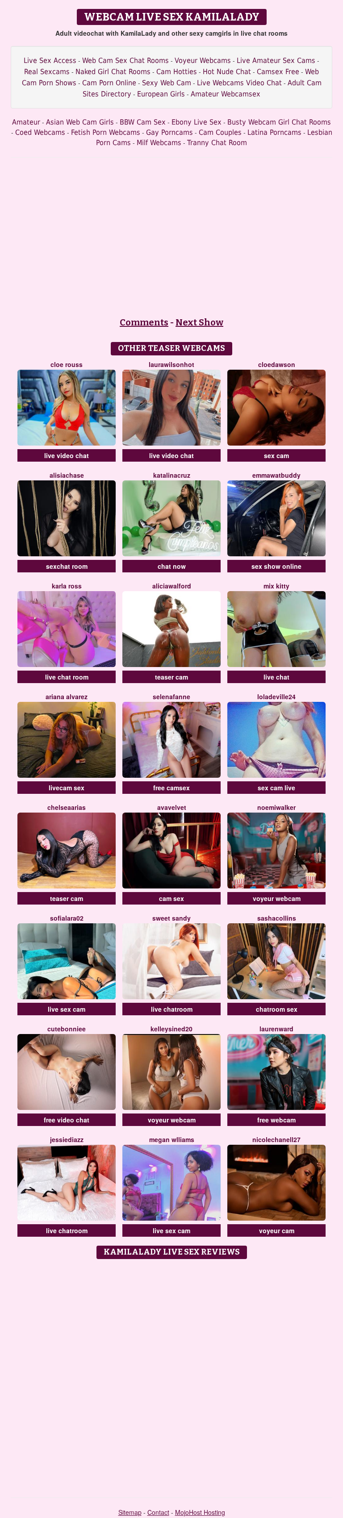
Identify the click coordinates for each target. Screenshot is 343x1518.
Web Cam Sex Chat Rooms (125, 60)
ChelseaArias (66, 807)
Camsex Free (278, 71)
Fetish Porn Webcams (105, 132)
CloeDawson (276, 364)
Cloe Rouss (66, 364)
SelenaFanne (171, 696)
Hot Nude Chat (227, 71)
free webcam (276, 1119)
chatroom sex (276, 1009)
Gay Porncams (169, 132)
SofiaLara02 (67, 917)
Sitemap (130, 1512)
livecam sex (66, 787)
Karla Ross (67, 585)
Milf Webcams (159, 142)
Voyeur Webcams (203, 60)
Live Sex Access (50, 60)
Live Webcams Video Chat (239, 83)
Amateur (26, 122)
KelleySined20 (171, 1028)
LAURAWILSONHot (171, 364)
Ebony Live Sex (197, 122)
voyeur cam (276, 1230)
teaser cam (171, 676)
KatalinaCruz (171, 475)
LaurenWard (276, 1028)
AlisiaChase (67, 475)
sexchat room (67, 566)
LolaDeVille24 (276, 696)
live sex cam (66, 1009)
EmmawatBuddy (276, 475)
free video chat (66, 1119)
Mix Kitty (276, 585)
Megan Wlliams (171, 1139)
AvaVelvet (171, 807)
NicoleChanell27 (276, 1139)
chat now (172, 566)
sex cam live (276, 787)
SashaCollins (276, 917)
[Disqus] (171, 1375)
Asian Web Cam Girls (80, 122)
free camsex (171, 787)
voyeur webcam (277, 898)
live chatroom (171, 1009)
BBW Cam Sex (143, 122)
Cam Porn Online (109, 83)
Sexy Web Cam (166, 83)
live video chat (66, 455)
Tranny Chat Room (217, 142)
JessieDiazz (67, 1139)
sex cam (276, 455)
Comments (144, 322)
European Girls (161, 94)
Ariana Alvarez (67, 696)
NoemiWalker (276, 807)
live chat (276, 676)
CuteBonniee (66, 1028)
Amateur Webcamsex (225, 94)
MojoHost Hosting (200, 1512)
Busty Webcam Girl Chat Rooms (279, 122)
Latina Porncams (274, 132)
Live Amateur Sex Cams (276, 60)
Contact (158, 1512)
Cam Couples (220, 132)
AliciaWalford (171, 585)
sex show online (276, 566)
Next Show (199, 322)
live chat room (66, 676)
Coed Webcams (40, 132)
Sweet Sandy (171, 917)
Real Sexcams (47, 71)
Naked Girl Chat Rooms (113, 71)
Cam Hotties (176, 71)
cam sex (171, 898)
